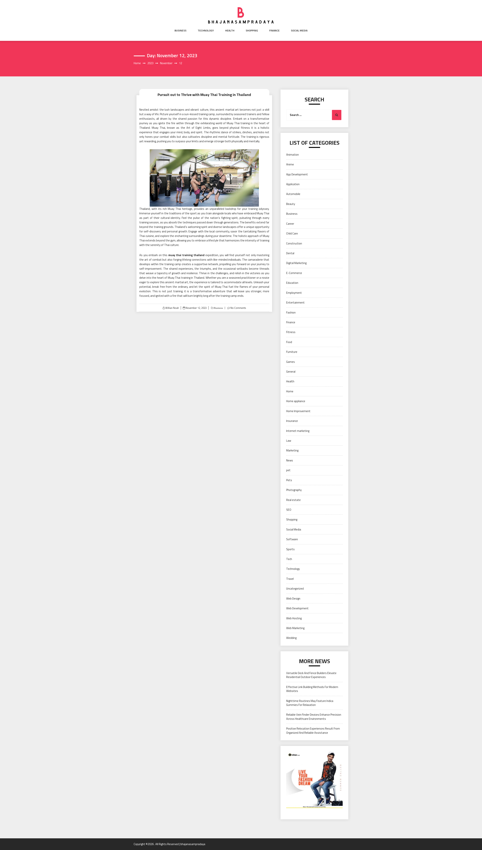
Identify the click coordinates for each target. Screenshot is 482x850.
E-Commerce (294, 273)
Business (180, 30)
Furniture (291, 352)
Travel (290, 579)
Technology (206, 30)
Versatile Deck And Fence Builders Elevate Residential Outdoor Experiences (311, 675)
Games (290, 362)
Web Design (293, 598)
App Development (297, 174)
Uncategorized (295, 588)
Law (288, 440)
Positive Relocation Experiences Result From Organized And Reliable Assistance (313, 730)
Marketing (292, 450)
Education (292, 283)
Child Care (292, 233)
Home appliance (295, 401)
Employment (294, 293)
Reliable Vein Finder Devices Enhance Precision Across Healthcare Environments (313, 716)
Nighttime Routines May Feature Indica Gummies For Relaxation (309, 703)
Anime (290, 164)
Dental (290, 253)
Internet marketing (297, 431)
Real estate (293, 500)
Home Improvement (298, 411)
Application (293, 184)
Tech (289, 559)
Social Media (299, 30)
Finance (274, 30)
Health (229, 30)
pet (288, 470)
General (290, 371)
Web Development (297, 608)
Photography (294, 490)
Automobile (293, 194)
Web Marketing (295, 628)
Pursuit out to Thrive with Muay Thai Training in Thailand (204, 94)
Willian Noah (172, 308)
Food (289, 342)
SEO (288, 510)
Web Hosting (294, 618)
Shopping (252, 30)
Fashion (291, 312)
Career (290, 223)
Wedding (291, 638)
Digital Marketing (296, 263)
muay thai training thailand (186, 255)
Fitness (290, 332)
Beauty (290, 204)
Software (292, 539)
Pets (289, 480)
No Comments (238, 308)
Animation (292, 154)
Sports (290, 549)
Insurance (292, 421)
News (289, 460)
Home (289, 391)
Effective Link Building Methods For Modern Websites (312, 689)
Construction (294, 243)
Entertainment (295, 302)
